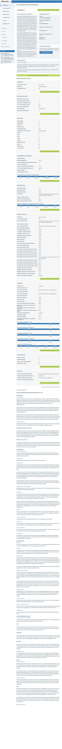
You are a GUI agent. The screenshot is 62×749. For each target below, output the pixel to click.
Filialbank (29, 498)
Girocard (28, 544)
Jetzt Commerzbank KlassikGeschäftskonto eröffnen (38, 75)
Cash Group (34, 557)
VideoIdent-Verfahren (22, 439)
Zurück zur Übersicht (21, 389)
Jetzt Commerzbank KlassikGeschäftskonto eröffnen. (48, 10)
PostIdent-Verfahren (55, 423)
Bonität (25, 553)
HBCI (40, 488)
